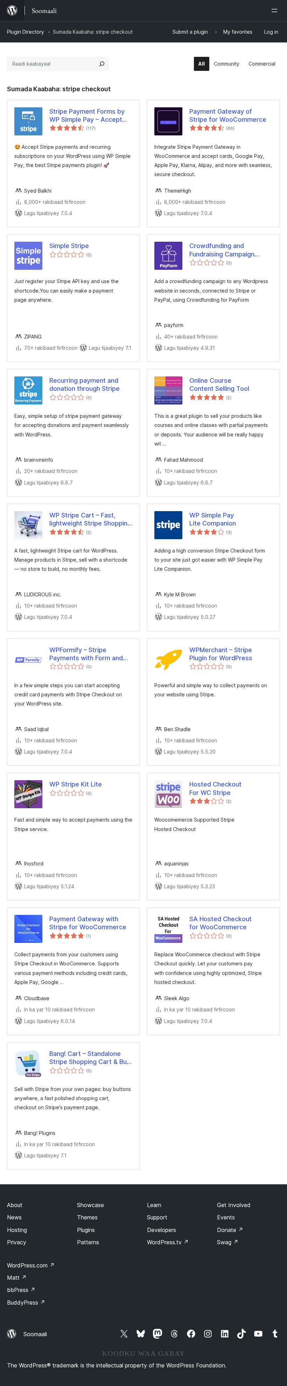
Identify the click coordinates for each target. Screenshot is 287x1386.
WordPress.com (31, 1265)
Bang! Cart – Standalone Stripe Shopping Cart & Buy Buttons (89, 1058)
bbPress (21, 1289)
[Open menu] (276, 10)
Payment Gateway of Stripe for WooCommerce (227, 115)
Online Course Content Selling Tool (219, 384)
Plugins (86, 1229)
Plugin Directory (25, 32)
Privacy (16, 1242)
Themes (87, 1217)
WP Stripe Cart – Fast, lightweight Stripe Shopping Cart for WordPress (90, 519)
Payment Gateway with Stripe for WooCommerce (87, 923)
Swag (227, 1242)
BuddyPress (26, 1302)
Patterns (88, 1242)
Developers (161, 1229)
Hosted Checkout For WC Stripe (215, 788)
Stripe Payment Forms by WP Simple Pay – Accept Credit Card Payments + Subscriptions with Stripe (87, 116)
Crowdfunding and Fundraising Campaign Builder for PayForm (221, 250)
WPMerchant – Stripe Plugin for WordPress (220, 654)
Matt (17, 1277)
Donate (230, 1229)
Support (157, 1217)
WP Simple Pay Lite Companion (212, 519)
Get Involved (234, 1204)
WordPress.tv (168, 1242)
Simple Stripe (69, 245)
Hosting (17, 1229)
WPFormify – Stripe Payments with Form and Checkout (86, 654)
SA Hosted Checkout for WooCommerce (220, 923)
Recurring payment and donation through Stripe (84, 384)
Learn (154, 1204)
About (14, 1204)
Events (226, 1217)
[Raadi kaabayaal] (102, 64)
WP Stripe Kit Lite (75, 784)
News (14, 1217)
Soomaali (35, 1334)
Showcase (90, 1204)
